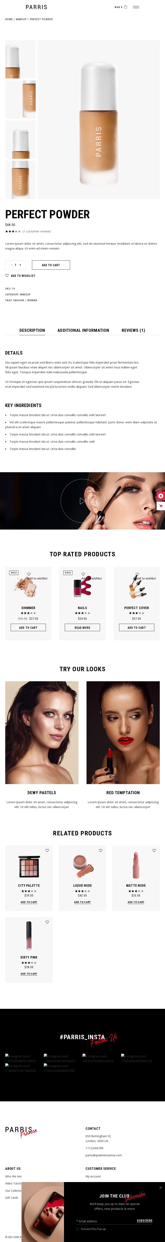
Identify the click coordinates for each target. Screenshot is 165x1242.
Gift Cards (11, 1198)
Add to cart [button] (28, 627)
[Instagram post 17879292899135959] (24, 1058)
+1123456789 (94, 1148)
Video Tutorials (15, 1183)
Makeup (25, 294)
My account (93, 1176)
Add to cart (51, 265)
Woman (32, 300)
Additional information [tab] (83, 330)
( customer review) (37, 231)
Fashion (18, 300)
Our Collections (15, 1191)
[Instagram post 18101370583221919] (101, 1058)
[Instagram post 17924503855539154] (140, 1058)
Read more (82, 627)
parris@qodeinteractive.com (104, 1155)
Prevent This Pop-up (93, 1229)
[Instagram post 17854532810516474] (63, 1058)
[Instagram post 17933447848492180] (63, 1068)
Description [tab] (32, 330)
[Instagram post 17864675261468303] (24, 1068)
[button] (20, 275)
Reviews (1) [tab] (133, 330)
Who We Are (13, 1176)
